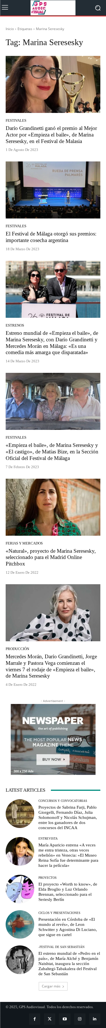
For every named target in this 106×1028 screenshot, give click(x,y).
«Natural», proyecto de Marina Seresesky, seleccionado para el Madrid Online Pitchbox (51, 557)
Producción (17, 649)
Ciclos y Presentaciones (59, 913)
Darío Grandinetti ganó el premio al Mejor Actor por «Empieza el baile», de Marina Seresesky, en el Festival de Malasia (51, 134)
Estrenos (15, 325)
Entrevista (48, 838)
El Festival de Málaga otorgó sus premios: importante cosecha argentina (51, 237)
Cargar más (51, 986)
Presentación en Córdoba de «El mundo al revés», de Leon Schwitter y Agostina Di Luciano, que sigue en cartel (67, 927)
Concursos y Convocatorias (62, 800)
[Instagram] (79, 1019)
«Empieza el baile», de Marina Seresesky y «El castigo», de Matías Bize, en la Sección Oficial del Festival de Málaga (52, 451)
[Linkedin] (94, 1019)
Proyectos (47, 877)
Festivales (16, 120)
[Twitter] (49, 1019)
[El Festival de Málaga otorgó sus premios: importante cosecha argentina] (53, 189)
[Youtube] (64, 1019)
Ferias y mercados (24, 543)
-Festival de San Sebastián (61, 947)
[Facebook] (34, 1019)
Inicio (10, 28)
